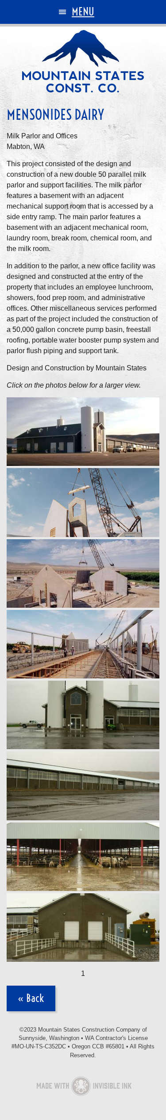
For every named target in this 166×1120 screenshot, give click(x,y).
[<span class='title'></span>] (83, 431)
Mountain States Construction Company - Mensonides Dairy (83, 61)
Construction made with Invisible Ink (83, 1087)
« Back (31, 998)
